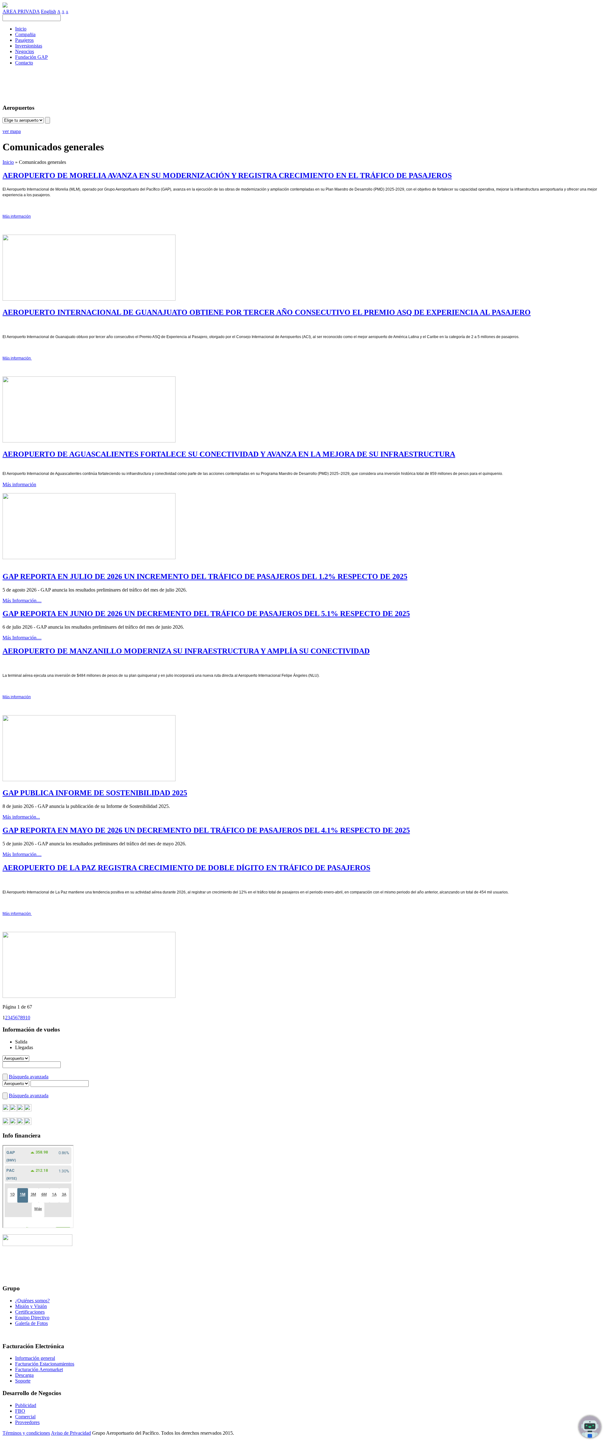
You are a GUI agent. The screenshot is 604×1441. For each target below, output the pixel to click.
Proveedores (27, 1422)
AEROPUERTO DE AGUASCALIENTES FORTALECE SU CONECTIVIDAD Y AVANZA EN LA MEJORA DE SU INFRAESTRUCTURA (229, 454)
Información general (35, 1358)
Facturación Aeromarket (39, 1369)
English (48, 11)
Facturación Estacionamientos (44, 1363)
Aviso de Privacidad (71, 1433)
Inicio (8, 162)
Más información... (21, 817)
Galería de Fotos (31, 1323)
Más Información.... (22, 600)
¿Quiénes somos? (32, 1300)
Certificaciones (30, 1312)
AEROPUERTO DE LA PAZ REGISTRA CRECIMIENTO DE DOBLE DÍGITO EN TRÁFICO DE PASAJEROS (186, 868)
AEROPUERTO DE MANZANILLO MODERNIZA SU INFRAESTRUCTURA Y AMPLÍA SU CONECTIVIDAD (186, 651)
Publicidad (25, 1405)
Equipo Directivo (32, 1317)
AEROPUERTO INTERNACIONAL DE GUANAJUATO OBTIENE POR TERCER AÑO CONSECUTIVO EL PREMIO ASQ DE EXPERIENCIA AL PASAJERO (267, 312)
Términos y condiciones (26, 1433)
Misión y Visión (31, 1306)
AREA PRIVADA (21, 11)
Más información (19, 484)
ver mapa (12, 131)
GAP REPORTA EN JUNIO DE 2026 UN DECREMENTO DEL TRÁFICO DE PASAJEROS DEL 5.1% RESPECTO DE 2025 (206, 613)
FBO (20, 1411)
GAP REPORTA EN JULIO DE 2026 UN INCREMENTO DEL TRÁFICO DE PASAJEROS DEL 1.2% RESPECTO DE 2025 (205, 576)
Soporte (23, 1380)
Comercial (25, 1416)
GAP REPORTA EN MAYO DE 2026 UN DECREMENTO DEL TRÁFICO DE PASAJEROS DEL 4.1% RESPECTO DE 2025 (206, 830)
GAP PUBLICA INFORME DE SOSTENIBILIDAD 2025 (95, 793)
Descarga (24, 1375)
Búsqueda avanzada (28, 1076)
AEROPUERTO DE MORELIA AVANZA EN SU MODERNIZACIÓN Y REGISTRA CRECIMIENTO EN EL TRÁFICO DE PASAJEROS (227, 175)
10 (27, 1017)
